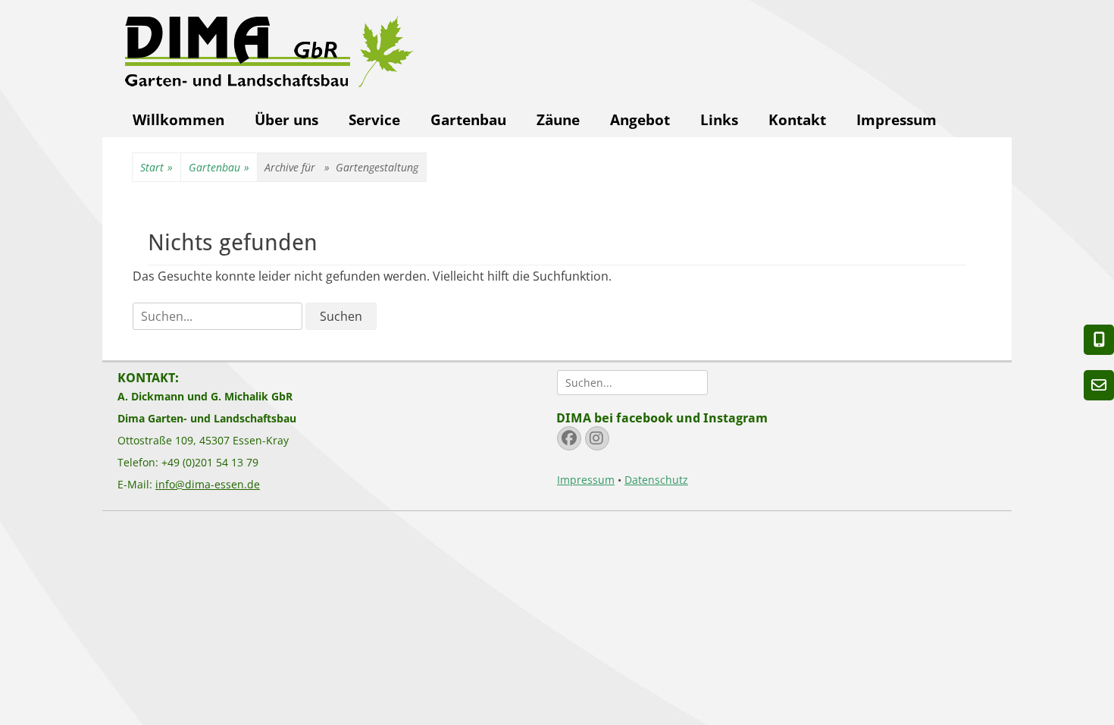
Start (156, 167)
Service (374, 119)
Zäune (558, 119)
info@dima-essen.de (207, 484)
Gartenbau (468, 119)
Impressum (896, 119)
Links (719, 119)
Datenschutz (656, 479)
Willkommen (178, 119)
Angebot (640, 119)
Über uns (286, 119)
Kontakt (797, 119)
